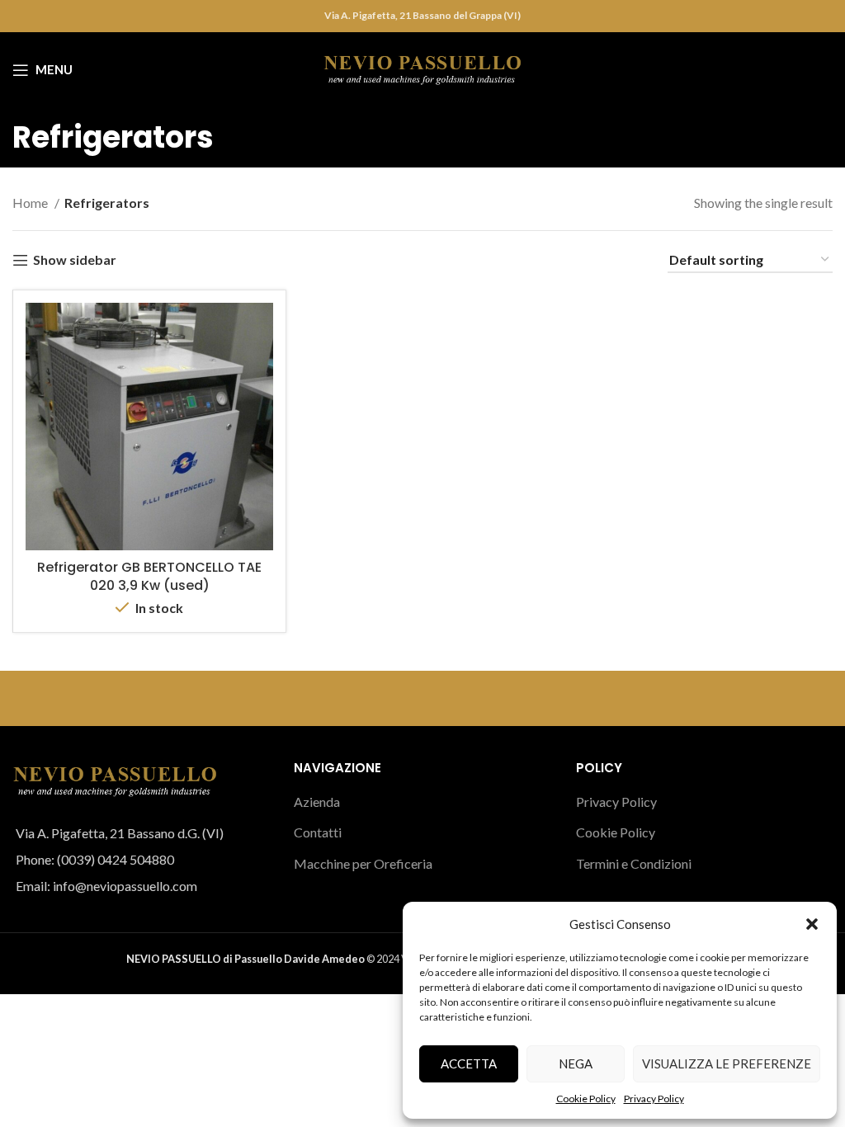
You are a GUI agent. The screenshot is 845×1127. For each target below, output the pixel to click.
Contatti (318, 832)
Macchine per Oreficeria (363, 863)
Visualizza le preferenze (726, 1063)
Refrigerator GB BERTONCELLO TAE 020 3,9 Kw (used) (149, 576)
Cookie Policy (586, 1098)
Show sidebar (74, 260)
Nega (575, 1063)
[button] (812, 924)
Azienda (317, 801)
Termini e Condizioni (634, 863)
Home (31, 202)
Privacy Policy (654, 1098)
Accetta (469, 1063)
